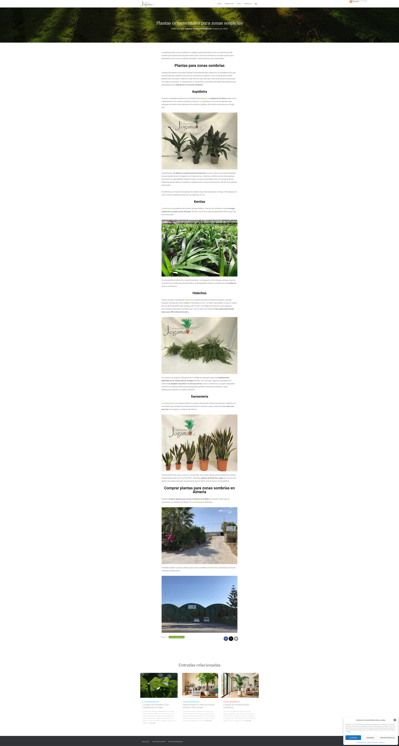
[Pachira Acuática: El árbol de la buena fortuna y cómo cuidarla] (199, 685)
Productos (229, 3)
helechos (188, 300)
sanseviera (168, 403)
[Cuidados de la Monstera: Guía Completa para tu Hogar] (159, 685)
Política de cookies (361, 742)
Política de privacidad (372, 742)
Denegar (370, 738)
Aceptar (353, 738)
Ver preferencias (387, 738)
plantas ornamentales (177, 637)
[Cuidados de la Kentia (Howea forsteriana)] (240, 685)
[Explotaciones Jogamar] (148, 3)
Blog (239, 3)
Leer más (152, 723)
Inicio (219, 3)
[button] (395, 720)
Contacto (247, 3)
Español (355, 1)
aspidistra (206, 101)
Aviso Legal (382, 742)
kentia (166, 208)
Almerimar (214, 568)
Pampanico (199, 502)
